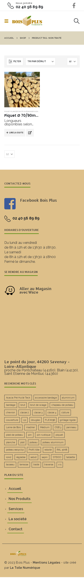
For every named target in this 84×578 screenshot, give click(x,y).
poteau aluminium (53, 442)
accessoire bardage (46, 397)
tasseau (10, 464)
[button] (7, 21)
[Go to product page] (22, 89)
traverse (48, 464)
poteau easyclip (15, 449)
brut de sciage (38, 405)
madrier (30, 427)
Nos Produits (19, 499)
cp (24, 420)
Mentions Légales (46, 562)
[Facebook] (74, 5)
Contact (15, 529)
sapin (45, 457)
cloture (65, 412)
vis (59, 464)
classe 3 (38, 412)
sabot (33, 457)
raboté (47, 449)
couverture (12, 420)
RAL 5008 (62, 449)
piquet (59, 435)
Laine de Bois (13, 427)
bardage (10, 405)
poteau (33, 442)
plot (22, 442)
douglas (35, 420)
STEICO (57, 457)
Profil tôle (34, 449)
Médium (45, 427)
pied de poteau (14, 435)
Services (16, 509)
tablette (70, 457)
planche (10, 442)
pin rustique (44, 435)
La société (17, 519)
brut (22, 405)
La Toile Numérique (25, 567)
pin (30, 435)
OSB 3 (58, 427)
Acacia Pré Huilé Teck (18, 397)
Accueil (15, 489)
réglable (20, 457)
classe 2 (24, 412)
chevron (10, 412)
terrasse (24, 464)
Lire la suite (16, 132)
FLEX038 (50, 420)
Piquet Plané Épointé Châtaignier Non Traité (24, 111)
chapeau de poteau (62, 405)
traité (36, 464)
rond (8, 457)
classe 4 (52, 412)
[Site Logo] (27, 21)
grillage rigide (68, 420)
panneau (71, 427)
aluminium (68, 397)
